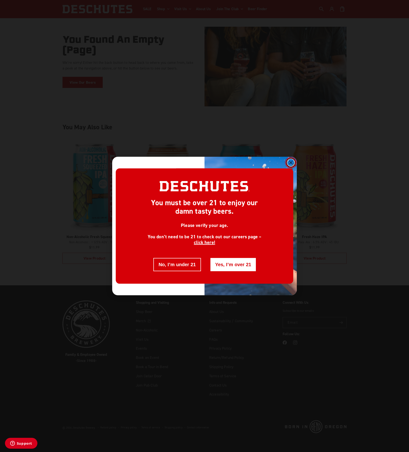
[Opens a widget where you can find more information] (21, 444)
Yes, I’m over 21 (233, 264)
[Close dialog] (290, 162)
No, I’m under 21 (177, 264)
